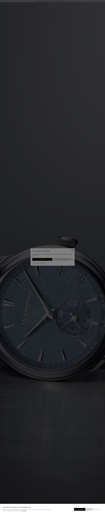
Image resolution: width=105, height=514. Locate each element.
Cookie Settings (96, 509)
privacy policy (24, 510)
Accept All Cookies (80, 509)
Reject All (89, 509)
